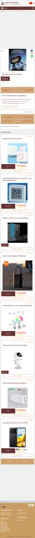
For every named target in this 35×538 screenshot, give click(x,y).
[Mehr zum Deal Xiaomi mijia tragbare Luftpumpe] (17, 275)
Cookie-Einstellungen (9, 536)
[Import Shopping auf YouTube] (29, 506)
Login (2, 521)
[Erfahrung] (21, 167)
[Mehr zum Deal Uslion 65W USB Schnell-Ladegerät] (18, 398)
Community (5, 519)
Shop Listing (21, 520)
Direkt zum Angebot (10, 107)
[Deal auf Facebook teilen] (32, 51)
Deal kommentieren (17, 121)
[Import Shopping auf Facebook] (33, 506)
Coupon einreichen (5, 530)
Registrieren (25, 461)
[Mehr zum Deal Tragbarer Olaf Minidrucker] (18, 153)
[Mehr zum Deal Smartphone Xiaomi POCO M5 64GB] (18, 437)
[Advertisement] (17, 30)
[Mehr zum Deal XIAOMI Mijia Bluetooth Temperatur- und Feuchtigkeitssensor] (18, 193)
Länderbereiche (6, 510)
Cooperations (23, 517)
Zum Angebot (18, 171)
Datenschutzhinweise (20, 536)
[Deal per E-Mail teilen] (32, 53)
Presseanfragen (22, 513)
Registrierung (4, 523)
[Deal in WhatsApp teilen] (32, 56)
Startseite (4, 11)
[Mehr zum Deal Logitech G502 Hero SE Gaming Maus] (18, 233)
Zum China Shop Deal (18, 90)
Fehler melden (4, 527)
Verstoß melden (4, 525)
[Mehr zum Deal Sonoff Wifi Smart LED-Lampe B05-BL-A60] (18, 320)
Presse (20, 510)
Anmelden (9, 461)
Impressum (29, 536)
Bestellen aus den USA (6, 514)
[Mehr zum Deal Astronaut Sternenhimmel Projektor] (18, 360)
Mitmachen (3, 531)
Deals (9, 11)
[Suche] (33, 8)
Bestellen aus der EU (5, 513)
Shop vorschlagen (5, 528)
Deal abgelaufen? (29, 112)
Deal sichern (18, 117)
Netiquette (3, 524)
